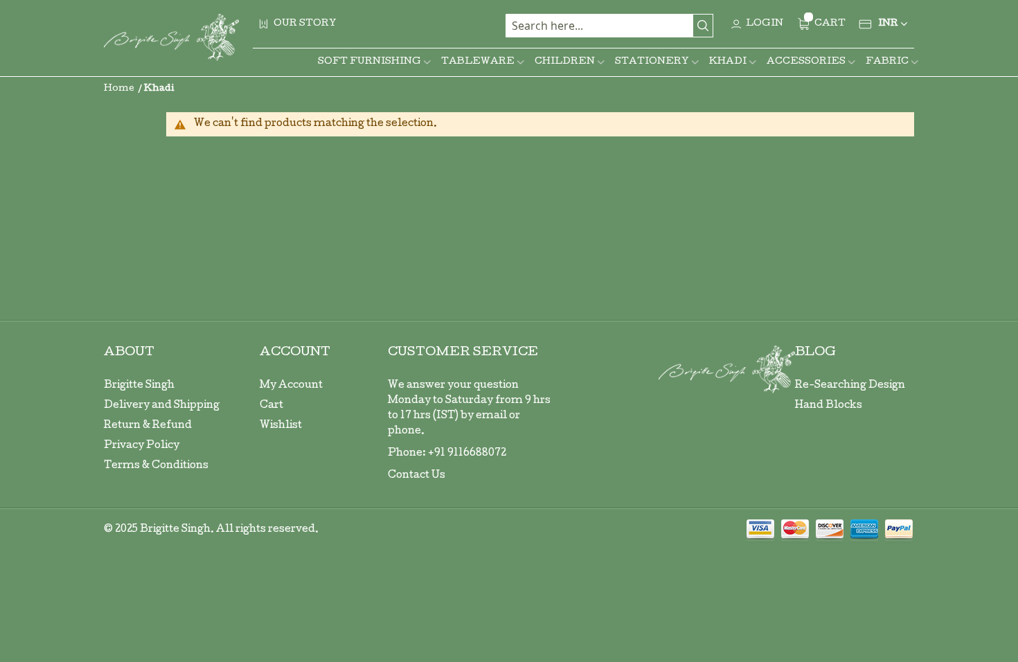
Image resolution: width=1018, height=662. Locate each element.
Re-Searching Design (850, 386)
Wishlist (281, 426)
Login (764, 23)
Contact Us (416, 476)
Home (120, 88)
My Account (291, 386)
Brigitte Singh (139, 386)
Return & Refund (148, 426)
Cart (271, 406)
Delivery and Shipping (162, 406)
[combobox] (609, 25)
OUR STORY (305, 23)
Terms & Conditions (156, 466)
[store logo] (171, 37)
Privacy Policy (141, 446)
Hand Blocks (828, 406)
